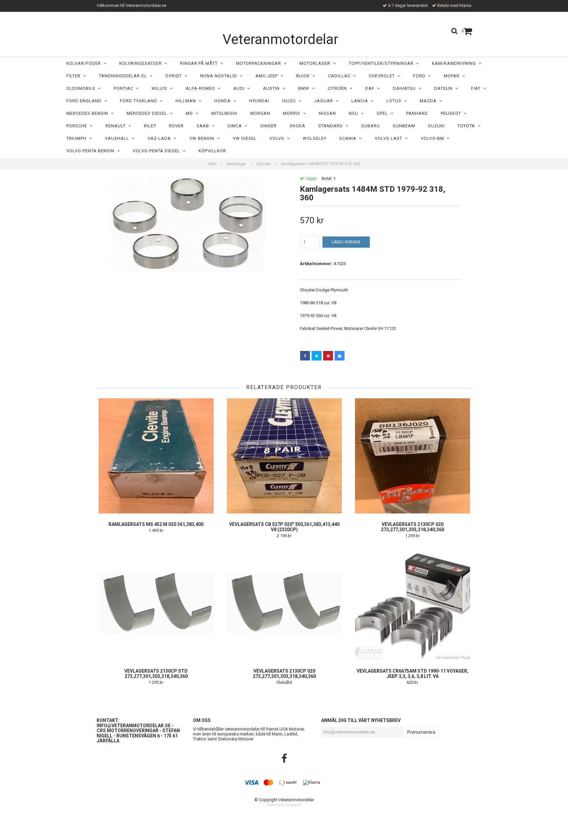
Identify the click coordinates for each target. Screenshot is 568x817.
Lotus (395, 100)
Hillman (187, 100)
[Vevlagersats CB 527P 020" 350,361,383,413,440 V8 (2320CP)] (284, 455)
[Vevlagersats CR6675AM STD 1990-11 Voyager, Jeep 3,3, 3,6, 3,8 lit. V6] (412, 602)
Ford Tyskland (140, 100)
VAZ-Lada (161, 138)
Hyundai (259, 100)
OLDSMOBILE (82, 88)
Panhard (417, 113)
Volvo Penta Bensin (91, 150)
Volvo (278, 138)
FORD (420, 75)
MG (191, 113)
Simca (236, 125)
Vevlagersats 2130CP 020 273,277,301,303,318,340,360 (412, 527)
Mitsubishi (224, 113)
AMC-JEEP (267, 75)
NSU (355, 113)
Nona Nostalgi (220, 75)
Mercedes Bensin (88, 113)
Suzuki (436, 125)
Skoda (297, 125)
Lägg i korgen (346, 242)
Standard (331, 125)
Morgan (260, 113)
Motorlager (316, 63)
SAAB (204, 125)
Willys (161, 88)
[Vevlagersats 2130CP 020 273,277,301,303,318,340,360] (412, 455)
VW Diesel (245, 138)
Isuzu (290, 100)
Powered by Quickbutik (284, 805)
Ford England (85, 100)
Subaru (370, 125)
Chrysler (266, 163)
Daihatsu (405, 88)
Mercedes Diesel (148, 113)
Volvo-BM (434, 138)
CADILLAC (340, 75)
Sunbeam (404, 125)
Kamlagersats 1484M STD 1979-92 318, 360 (321, 163)
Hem (215, 163)
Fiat (477, 88)
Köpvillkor (212, 150)
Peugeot (452, 113)
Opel (383, 113)
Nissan (327, 113)
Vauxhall (118, 138)
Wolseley (314, 138)
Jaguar (325, 100)
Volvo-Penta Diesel (158, 150)
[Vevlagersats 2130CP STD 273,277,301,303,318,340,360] (156, 602)
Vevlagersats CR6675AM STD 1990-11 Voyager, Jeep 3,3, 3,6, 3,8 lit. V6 (412, 673)
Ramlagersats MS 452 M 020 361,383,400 (155, 524)
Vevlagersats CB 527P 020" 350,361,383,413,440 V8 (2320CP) (284, 527)
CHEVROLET (383, 75)
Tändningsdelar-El (124, 75)
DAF (371, 88)
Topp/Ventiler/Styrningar (382, 63)
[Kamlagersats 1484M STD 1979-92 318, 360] (188, 224)
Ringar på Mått (200, 63)
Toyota (468, 125)
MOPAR (453, 75)
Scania (349, 138)
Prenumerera (421, 732)
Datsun (444, 88)
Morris (293, 113)
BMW (305, 88)
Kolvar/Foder (85, 63)
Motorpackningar (260, 63)
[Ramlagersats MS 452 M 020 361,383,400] (156, 455)
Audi (240, 88)
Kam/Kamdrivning (455, 63)
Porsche (78, 125)
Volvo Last (390, 138)
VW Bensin (203, 138)
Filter (74, 75)
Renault (117, 125)
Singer (268, 125)
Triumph (77, 138)
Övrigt (174, 75)
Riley (150, 125)
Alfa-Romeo (202, 88)
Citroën (338, 88)
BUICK (304, 75)
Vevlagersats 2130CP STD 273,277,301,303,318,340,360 (156, 673)
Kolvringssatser (141, 63)
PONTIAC (125, 88)
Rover (176, 125)
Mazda (429, 100)
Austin (272, 88)
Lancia (361, 100)
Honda (223, 100)
